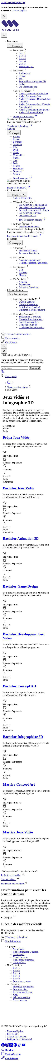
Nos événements (13, 941)
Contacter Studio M (28, 324)
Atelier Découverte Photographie (34, 109)
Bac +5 (22, 63)
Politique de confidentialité (19, 1039)
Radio (21, 84)
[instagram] (7, 1046)
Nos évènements (20, 957)
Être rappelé (10, 376)
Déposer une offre (21, 997)
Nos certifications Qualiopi (25, 952)
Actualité (23, 282)
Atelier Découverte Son (30, 96)
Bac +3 (22, 58)
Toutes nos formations (17, 387)
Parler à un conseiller (28, 322)
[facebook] (3, 1046)
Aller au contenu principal (13, 2)
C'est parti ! (35, 368)
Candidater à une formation (31, 327)
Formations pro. (26, 66)
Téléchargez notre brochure (18, 334)
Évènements (24, 284)
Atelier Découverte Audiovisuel (33, 93)
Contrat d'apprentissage (29, 260)
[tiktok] (20, 1046)
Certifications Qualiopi (29, 307)
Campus (11, 128)
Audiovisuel (24, 73)
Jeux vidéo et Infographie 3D (32, 81)
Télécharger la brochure (30, 316)
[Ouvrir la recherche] (4, 346)
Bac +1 (22, 53)
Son (21, 78)
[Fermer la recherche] (4, 351)
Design (22, 76)
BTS (21, 269)
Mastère (22, 275)
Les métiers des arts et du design (34, 210)
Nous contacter (20, 1000)
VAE (15, 994)
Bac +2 (22, 55)
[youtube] (23, 1046)
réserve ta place (20, 10)
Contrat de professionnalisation (33, 263)
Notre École (18, 949)
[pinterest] (16, 1046)
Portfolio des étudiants (29, 226)
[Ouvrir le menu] (4, 35)
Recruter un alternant (22, 992)
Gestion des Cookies (16, 1036)
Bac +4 (22, 61)
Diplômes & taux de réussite (32, 310)
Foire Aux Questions (28, 287)
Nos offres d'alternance (23, 960)
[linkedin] (11, 1046)
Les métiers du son (27, 215)
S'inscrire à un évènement (31, 319)
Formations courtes (22, 981)
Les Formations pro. (28, 86)
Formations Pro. (20, 989)
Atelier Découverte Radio (31, 112)
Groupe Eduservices (28, 304)
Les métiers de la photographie (33, 205)
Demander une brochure (12, 883)
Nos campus (18, 954)
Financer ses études (28, 250)
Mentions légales (15, 1031)
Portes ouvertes (12, 338)
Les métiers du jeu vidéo (30, 213)
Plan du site (12, 1034)
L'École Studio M (27, 301)
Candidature (11, 342)
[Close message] (4, 16)
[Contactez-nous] (3, 372)
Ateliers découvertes (22, 198)
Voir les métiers (8, 879)
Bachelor (23, 272)
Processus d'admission (29, 253)
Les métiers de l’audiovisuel (32, 207)
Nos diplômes (19, 962)
